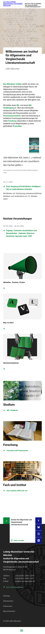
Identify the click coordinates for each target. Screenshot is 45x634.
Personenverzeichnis (12, 116)
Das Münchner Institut (12, 84)
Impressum (7, 606)
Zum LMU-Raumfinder (14, 587)
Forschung (12, 121)
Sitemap (6, 596)
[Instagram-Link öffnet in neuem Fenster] (38, 534)
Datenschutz (8, 601)
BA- (18, 105)
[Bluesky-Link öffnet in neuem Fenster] (38, 527)
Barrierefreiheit (9, 611)
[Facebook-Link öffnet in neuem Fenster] (38, 520)
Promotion (17, 126)
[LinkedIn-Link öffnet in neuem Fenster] (38, 540)
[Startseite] (6, 520)
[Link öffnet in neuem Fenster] (22, 530)
